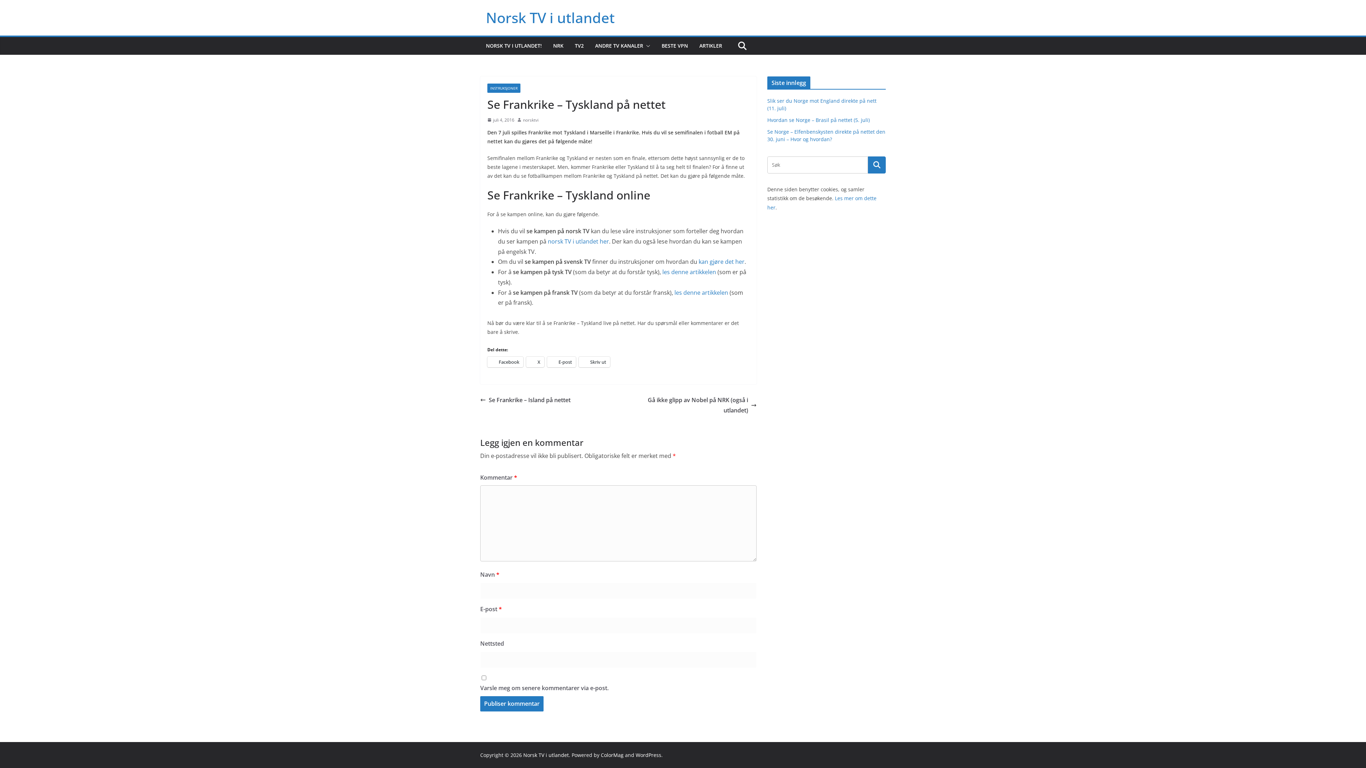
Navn (489, 574)
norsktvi (531, 120)
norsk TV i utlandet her (578, 241)
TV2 (579, 45)
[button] (646, 46)
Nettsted (492, 643)
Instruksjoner (504, 88)
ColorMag (612, 755)
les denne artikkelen (689, 272)
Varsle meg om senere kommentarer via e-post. (544, 688)
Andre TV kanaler (619, 45)
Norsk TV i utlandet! (514, 45)
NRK (558, 45)
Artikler (710, 45)
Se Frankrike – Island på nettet (530, 400)
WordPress (648, 755)
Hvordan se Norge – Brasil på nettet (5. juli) (818, 120)
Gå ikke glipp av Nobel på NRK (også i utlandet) (698, 405)
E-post (491, 609)
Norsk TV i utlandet (550, 17)
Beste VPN (675, 45)
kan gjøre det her (722, 262)
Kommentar (498, 477)
